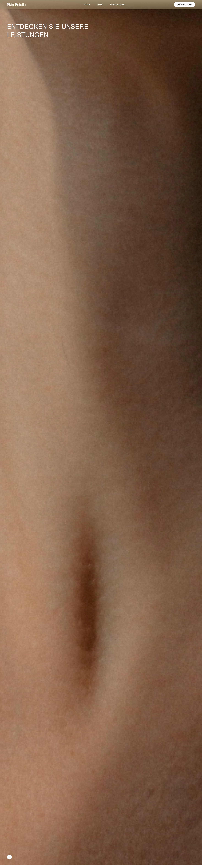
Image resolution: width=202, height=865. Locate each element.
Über (100, 4)
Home (87, 4)
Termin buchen (184, 4)
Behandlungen (117, 4)
